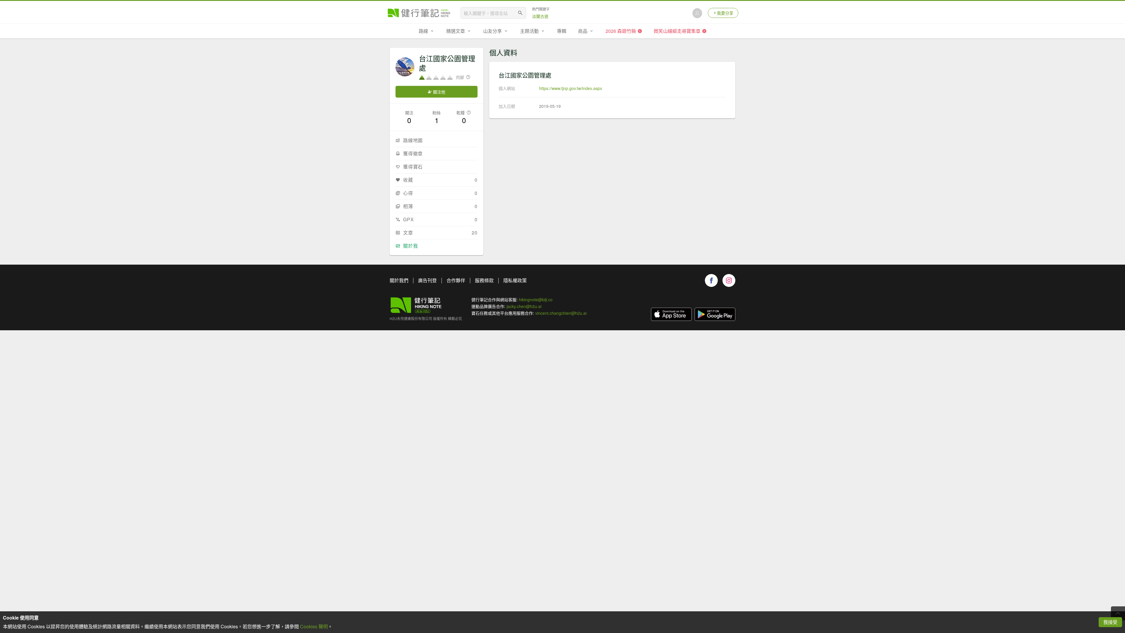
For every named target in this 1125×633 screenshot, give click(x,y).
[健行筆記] (419, 13)
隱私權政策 (515, 280)
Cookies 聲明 (314, 626)
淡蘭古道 (540, 16)
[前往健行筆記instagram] (728, 280)
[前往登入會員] (697, 13)
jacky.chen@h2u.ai (524, 306)
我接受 (1110, 622)
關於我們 (399, 280)
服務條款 (484, 280)
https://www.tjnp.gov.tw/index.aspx (570, 88)
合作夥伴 (455, 280)
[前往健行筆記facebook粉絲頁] (711, 280)
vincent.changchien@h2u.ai (561, 313)
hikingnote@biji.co (536, 299)
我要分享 (725, 13)
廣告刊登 (427, 280)
